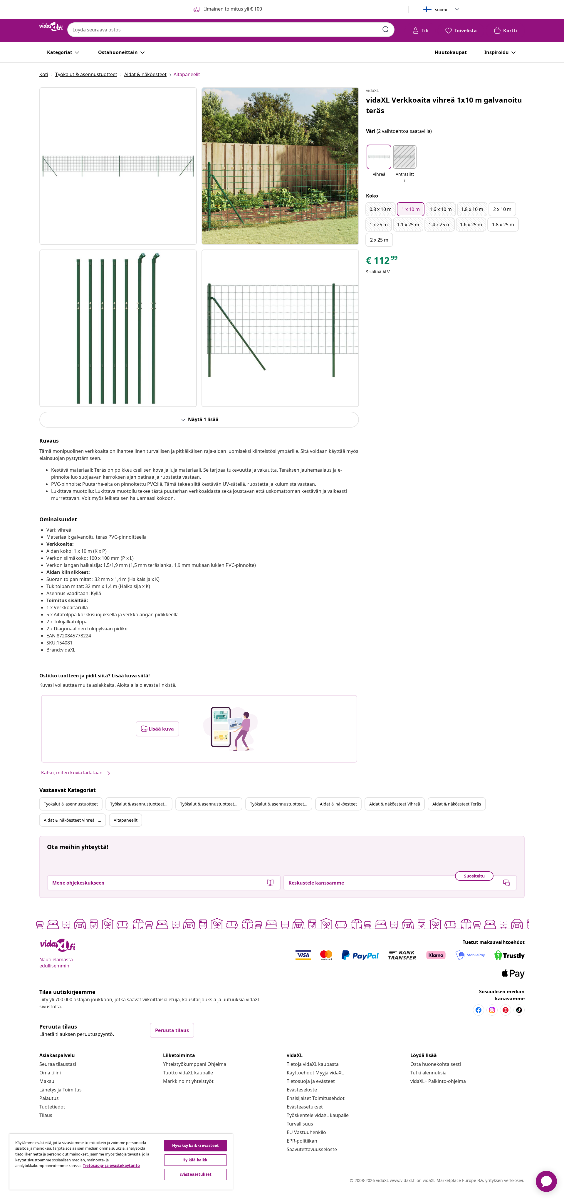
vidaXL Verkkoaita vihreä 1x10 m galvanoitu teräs (444, 105)
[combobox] (231, 29)
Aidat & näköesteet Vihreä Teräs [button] (74, 820)
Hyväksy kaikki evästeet (195, 1145)
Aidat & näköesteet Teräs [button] (456, 804)
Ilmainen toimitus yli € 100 (232, 9)
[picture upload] (230, 729)
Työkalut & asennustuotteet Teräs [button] (211, 804)
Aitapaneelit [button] (125, 820)
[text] (382, 261)
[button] (379, 164)
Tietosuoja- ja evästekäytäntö (111, 1165)
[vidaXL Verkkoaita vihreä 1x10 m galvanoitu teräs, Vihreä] (118, 166)
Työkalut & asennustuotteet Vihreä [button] (141, 804)
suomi (441, 9)
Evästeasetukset (305, 1106)
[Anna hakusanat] (385, 29)
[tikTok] (519, 1010)
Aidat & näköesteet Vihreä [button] (394, 804)
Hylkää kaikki (195, 1160)
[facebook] (478, 1010)
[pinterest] (505, 1010)
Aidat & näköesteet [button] (338, 804)
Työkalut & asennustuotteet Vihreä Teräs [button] (281, 804)
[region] (121, 1162)
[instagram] (492, 1010)
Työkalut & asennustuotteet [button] (71, 804)
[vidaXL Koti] (51, 26)
